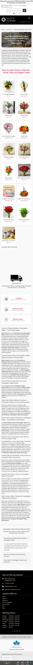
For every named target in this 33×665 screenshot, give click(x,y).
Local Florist (9, 29)
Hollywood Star (24, 115)
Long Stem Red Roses (8, 219)
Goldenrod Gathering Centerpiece (24, 199)
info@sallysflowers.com (7, 7)
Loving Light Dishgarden (9, 94)
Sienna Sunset (8, 178)
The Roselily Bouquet (24, 157)
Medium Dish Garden (24, 219)
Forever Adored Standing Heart (9, 136)
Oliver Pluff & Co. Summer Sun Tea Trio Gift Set (9, 240)
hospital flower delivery (8, 480)
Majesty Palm (8, 115)
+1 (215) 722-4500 (17, 5)
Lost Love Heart (24, 94)
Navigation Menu (24, 22)
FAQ (3, 606)
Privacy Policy (6, 604)
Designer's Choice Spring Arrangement (9, 199)
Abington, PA (6, 658)
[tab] (16, 539)
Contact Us (5, 600)
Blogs (3, 608)
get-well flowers (16, 482)
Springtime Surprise (9, 157)
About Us (4, 598)
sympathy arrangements (8, 443)
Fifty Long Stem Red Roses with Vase (24, 178)
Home (3, 29)
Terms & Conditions (7, 602)
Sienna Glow (24, 136)
